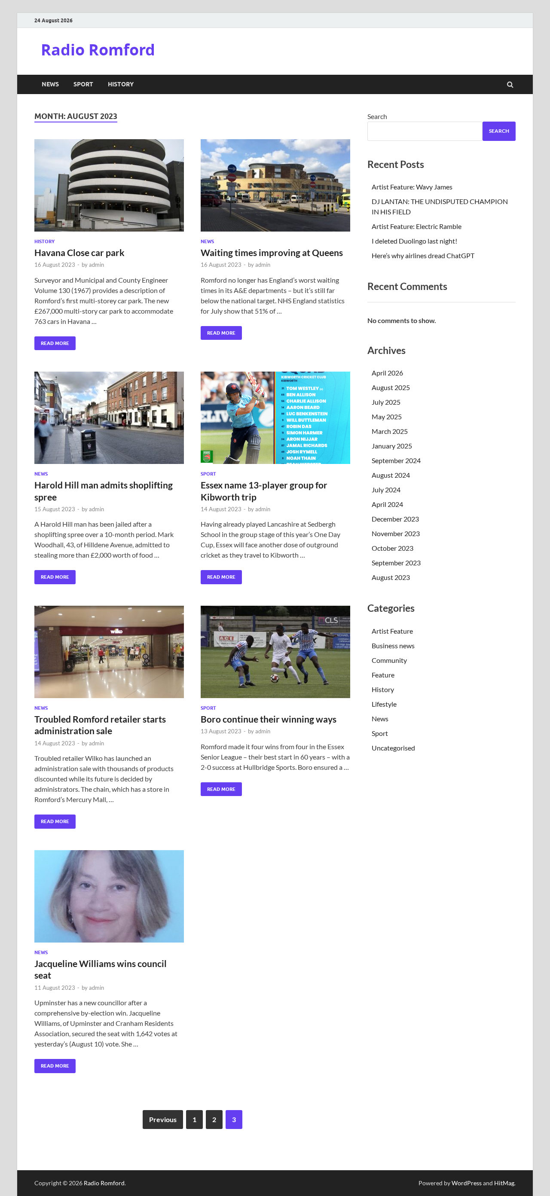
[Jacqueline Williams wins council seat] (109, 899)
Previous (163, 1119)
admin (96, 264)
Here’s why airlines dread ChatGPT (423, 255)
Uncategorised (393, 748)
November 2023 (396, 533)
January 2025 (392, 446)
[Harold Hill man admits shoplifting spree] (109, 421)
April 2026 (387, 373)
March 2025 (390, 431)
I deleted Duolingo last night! (414, 241)
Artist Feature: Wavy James (412, 187)
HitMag (504, 1183)
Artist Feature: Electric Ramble (416, 226)
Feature (383, 675)
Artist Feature (392, 631)
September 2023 (396, 562)
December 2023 (395, 519)
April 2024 (387, 504)
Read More (51, 341)
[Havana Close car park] (109, 188)
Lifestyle (384, 704)
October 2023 (392, 548)
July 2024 (386, 489)
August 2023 (391, 577)
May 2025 (387, 416)
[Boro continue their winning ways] (275, 655)
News (50, 84)
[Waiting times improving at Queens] (275, 188)
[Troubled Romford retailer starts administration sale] (109, 655)
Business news (393, 645)
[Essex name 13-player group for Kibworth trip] (275, 421)
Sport (83, 84)
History (121, 84)
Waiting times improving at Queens (272, 252)
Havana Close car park (79, 252)
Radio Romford (98, 49)
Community (389, 660)
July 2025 (386, 402)
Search (377, 116)
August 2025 (391, 387)
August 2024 (391, 475)
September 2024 (396, 460)
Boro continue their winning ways (268, 719)
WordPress (467, 1183)
